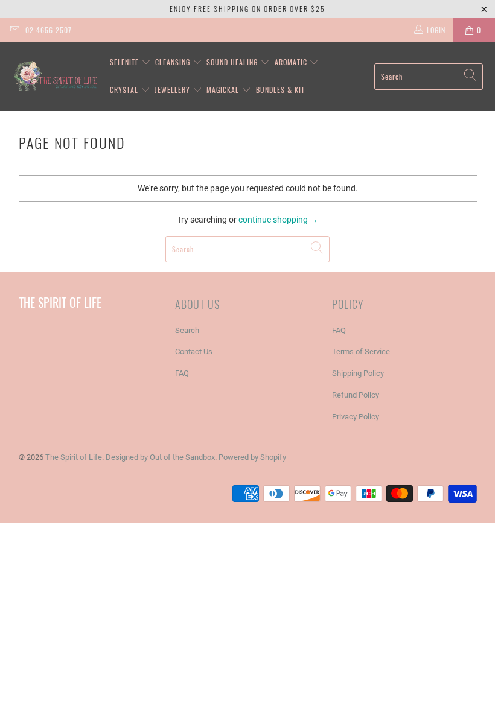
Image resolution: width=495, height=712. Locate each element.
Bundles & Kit (280, 89)
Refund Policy (355, 394)
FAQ (182, 373)
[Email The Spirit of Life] (14, 30)
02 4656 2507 (48, 30)
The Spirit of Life (73, 457)
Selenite (125, 62)
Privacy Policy (355, 416)
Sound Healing (233, 62)
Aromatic (292, 62)
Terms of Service (361, 351)
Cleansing (174, 62)
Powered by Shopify (252, 457)
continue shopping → (278, 219)
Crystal (125, 89)
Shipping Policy (358, 373)
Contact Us (193, 351)
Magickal (223, 89)
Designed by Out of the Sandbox (160, 457)
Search (187, 330)
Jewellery (174, 89)
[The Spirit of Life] (54, 76)
